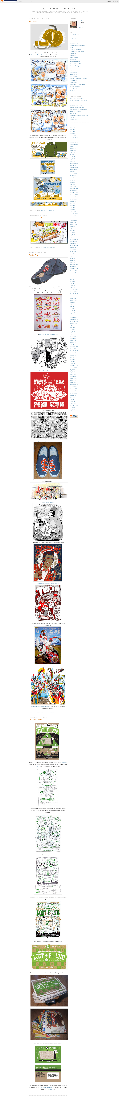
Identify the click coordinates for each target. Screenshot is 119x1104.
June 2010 (72, 233)
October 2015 (73, 349)
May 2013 (72, 306)
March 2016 (73, 355)
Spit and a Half (73, 74)
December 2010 (74, 245)
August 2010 (73, 237)
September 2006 (74, 138)
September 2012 (74, 290)
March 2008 (73, 176)
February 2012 (73, 275)
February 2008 (73, 174)
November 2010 (74, 243)
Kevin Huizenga (74, 37)
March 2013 (73, 302)
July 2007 (72, 159)
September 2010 (74, 239)
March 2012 (73, 277)
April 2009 (72, 203)
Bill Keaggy (73, 53)
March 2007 (73, 150)
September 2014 (74, 336)
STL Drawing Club (74, 34)
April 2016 (72, 357)
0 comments (50, 210)
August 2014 (73, 334)
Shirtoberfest (40, 55)
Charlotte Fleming (74, 66)
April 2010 (72, 228)
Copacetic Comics (74, 70)
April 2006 (72, 127)
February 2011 (73, 249)
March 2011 (73, 252)
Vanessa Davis (73, 41)
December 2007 (74, 169)
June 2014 (72, 330)
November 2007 (74, 167)
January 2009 (73, 197)
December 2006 (74, 144)
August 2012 (73, 287)
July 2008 (72, 184)
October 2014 (73, 338)
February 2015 (73, 342)
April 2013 (72, 304)
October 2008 (73, 190)
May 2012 (72, 281)
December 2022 (74, 384)
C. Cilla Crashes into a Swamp (77, 45)
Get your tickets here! (46, 1087)
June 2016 (72, 361)
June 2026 (72, 408)
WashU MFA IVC (74, 57)
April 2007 (72, 152)
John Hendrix (73, 59)
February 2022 (73, 380)
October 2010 (73, 241)
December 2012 (74, 296)
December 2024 (74, 389)
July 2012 (72, 285)
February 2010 (73, 224)
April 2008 (72, 178)
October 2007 (73, 165)
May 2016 (72, 359)
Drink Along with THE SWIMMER (78, 109)
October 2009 (73, 216)
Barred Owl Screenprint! (76, 103)
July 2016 (72, 363)
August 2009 (73, 211)
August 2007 (73, 161)
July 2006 (72, 133)
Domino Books (73, 72)
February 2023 (73, 386)
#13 (49, 625)
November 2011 (74, 268)
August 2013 (73, 313)
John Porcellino (74, 39)
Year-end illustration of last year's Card (40, 706)
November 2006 (74, 142)
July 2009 (72, 209)
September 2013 (74, 315)
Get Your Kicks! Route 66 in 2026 (78, 101)
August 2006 (73, 136)
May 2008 (72, 180)
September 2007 (74, 163)
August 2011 (73, 262)
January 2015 (73, 340)
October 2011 (73, 266)
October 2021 (73, 376)
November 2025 (74, 405)
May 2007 (72, 155)
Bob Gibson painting (48, 666)
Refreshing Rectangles (75, 49)
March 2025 (73, 395)
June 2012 (72, 283)
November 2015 (74, 351)
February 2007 (73, 148)
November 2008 (74, 192)
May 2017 (72, 370)
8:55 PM (43, 1092)
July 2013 (72, 311)
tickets (38, 766)
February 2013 (73, 300)
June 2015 (72, 344)
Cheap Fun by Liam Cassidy (77, 51)
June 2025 (72, 399)
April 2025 (72, 397)
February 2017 (73, 368)
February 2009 (73, 199)
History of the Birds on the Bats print (48, 334)
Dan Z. (80, 20)
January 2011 (73, 247)
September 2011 (74, 264)
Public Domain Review (75, 89)
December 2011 (74, 271)
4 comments (50, 712)
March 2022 (73, 382)
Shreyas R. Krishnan (75, 61)
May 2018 (72, 372)
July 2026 (72, 410)
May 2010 (72, 230)
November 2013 (74, 319)
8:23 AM (43, 210)
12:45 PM (43, 247)
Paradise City (73, 113)
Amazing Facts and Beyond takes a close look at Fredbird (48, 441)
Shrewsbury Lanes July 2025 (77, 111)
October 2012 (73, 292)
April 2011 (72, 254)
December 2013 (74, 321)
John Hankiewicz (74, 43)
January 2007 (73, 146)
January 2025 (73, 391)
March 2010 (73, 226)
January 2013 (73, 298)
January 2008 (73, 171)
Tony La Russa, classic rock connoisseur (49, 371)
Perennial (64, 762)
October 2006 (73, 140)
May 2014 (72, 327)
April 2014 (72, 325)
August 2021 (73, 374)
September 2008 (74, 188)
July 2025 (72, 401)
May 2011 (72, 256)
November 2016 (74, 365)
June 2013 (72, 309)
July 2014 (72, 332)
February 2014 (73, 323)
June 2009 (72, 207)
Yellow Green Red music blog (77, 84)
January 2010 (73, 222)
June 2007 (72, 157)
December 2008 (74, 195)
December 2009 (74, 220)
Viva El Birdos (73, 91)
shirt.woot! (33, 55)
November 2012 (74, 294)
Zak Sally (72, 47)
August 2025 (73, 403)
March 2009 (73, 201)
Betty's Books (73, 76)
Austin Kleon (73, 55)
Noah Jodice (73, 68)
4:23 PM (43, 712)
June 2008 (72, 182)
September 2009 (74, 214)
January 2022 (73, 378)
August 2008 (73, 186)
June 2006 (72, 131)
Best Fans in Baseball (48, 502)
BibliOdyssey (73, 82)
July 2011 (72, 260)
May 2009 (72, 205)
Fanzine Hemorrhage (75, 86)
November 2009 (74, 218)
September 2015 (74, 346)
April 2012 (72, 279)
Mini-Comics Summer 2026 (77, 98)
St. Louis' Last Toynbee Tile (77, 107)
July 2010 (72, 235)
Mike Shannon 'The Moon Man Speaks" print (48, 583)
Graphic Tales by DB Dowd (76, 64)
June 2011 (72, 258)
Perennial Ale (51, 1089)
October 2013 (73, 317)
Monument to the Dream (76, 105)
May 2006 (72, 129)
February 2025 (73, 393)
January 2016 (73, 353)
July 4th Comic (73, 119)
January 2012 (73, 273)
